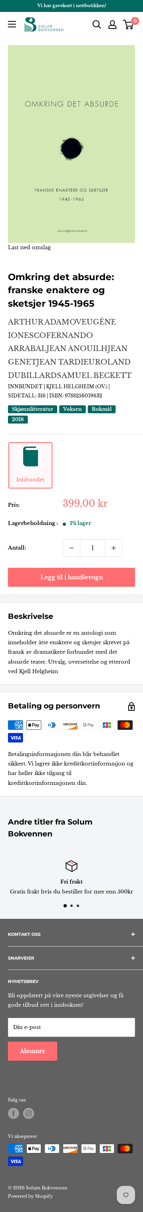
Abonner (32, 1051)
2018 (18, 419)
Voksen (72, 409)
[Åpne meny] (12, 24)
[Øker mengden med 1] (113, 548)
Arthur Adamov (44, 322)
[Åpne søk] (97, 24)
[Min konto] (112, 24)
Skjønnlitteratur (32, 409)
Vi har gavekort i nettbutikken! (71, 5)
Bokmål (102, 409)
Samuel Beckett (94, 375)
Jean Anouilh (77, 348)
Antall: (17, 547)
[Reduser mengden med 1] (71, 548)
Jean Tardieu (66, 362)
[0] (128, 24)
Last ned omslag (29, 247)
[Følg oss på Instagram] (28, 1113)
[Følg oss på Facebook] (13, 1113)
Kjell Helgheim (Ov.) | (78, 386)
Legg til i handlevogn (72, 577)
